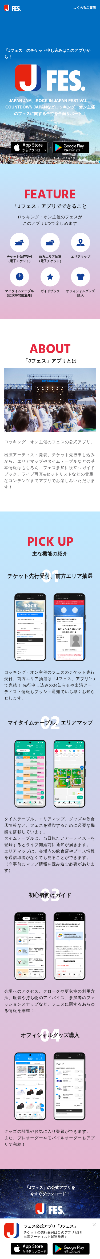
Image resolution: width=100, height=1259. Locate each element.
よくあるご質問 (84, 7)
